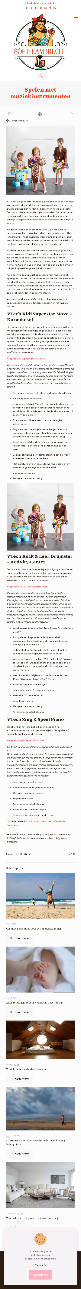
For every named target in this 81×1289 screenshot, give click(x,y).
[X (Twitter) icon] (31, 8)
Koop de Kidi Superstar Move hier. (26, 358)
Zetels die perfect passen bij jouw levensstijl (32, 1218)
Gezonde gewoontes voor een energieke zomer (33, 928)
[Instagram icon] (45, 8)
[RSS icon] (54, 8)
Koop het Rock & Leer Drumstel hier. (27, 586)
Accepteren (40, 1274)
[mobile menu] (76, 19)
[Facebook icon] (26, 8)
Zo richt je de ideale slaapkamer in (26, 1069)
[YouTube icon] (36, 8)
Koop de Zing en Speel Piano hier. (25, 740)
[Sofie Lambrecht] (40, 41)
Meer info (40, 1264)
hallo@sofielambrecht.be (42, 2)
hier (54, 834)
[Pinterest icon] (40, 8)
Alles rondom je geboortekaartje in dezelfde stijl (34, 1002)
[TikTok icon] (50, 8)
